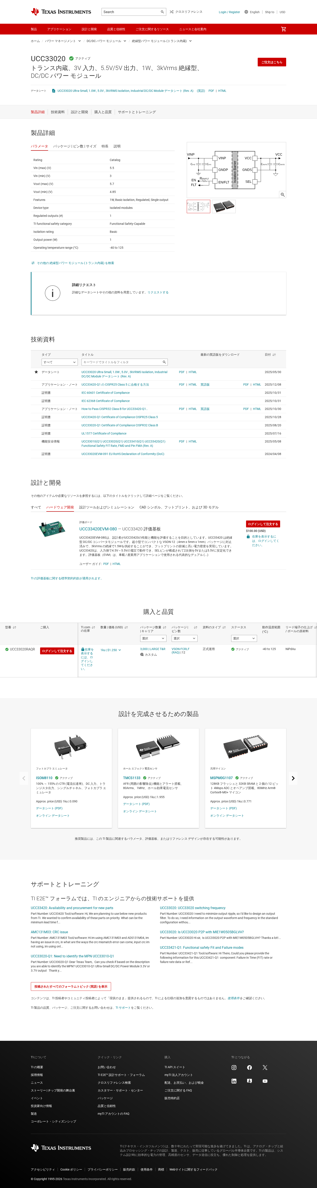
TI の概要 (37, 1067)
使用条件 (234, 998)
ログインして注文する (263, 524)
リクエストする (158, 292)
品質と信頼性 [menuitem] (116, 29)
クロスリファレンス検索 (114, 1082)
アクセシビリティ (43, 1169)
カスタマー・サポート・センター (120, 1090)
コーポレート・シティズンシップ (53, 1121)
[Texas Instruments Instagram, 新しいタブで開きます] (234, 1069)
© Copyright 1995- (46, 1179)
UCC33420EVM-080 (98, 528)
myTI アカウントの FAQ (113, 1113)
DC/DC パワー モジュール (104, 41)
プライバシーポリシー (103, 1169)
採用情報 (37, 1075)
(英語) (201, 90)
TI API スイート (175, 1067)
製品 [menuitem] (34, 29)
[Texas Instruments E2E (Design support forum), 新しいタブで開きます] (249, 1082)
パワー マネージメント (60, 41)
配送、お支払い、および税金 (184, 1082)
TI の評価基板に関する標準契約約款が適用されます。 (67, 578)
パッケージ (105, 1098)
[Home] (61, 12)
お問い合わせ (107, 1067)
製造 (34, 1113)
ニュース (37, 1082)
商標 (161, 1169)
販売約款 (129, 1169)
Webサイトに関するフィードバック (193, 1169)
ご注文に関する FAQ (178, 1090)
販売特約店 (172, 1098)
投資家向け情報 (41, 1106)
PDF (211, 90)
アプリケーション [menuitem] (59, 29)
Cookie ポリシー (71, 1169)
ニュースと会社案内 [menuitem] (192, 29)
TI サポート (123, 1007)
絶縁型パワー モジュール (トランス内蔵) (159, 41)
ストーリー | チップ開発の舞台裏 (53, 1090)
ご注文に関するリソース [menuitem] (152, 29)
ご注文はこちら (271, 62)
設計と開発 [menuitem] (89, 29)
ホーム (35, 41)
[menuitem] (283, 29)
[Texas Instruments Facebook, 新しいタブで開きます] (249, 1069)
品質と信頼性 (107, 1106)
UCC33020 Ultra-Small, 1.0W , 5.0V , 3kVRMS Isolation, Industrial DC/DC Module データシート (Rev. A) (125, 90)
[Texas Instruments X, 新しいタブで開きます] (265, 1069)
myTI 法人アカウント (179, 1075)
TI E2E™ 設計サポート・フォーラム (121, 1075)
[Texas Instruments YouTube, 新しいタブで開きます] (265, 1082)
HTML (222, 90)
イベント (37, 1098)
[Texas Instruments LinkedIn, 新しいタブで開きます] (234, 1082)
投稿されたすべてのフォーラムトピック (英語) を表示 (71, 986)
